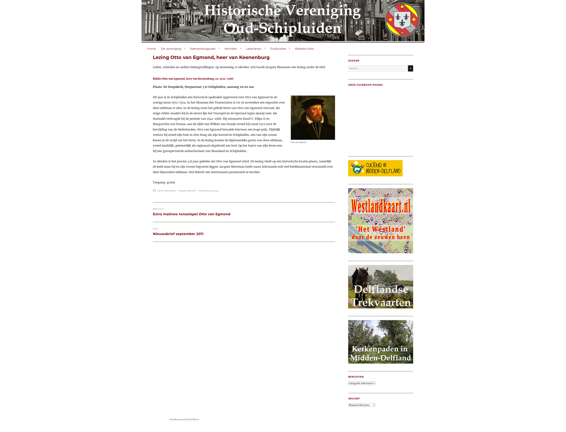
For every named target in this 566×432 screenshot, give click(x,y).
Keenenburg (205, 190)
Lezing (215, 190)
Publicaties (278, 48)
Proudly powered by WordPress (184, 419)
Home (151, 48)
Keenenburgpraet (203, 48)
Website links (304, 48)
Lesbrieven (253, 48)
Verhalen (230, 48)
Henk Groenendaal (166, 190)
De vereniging (171, 48)
